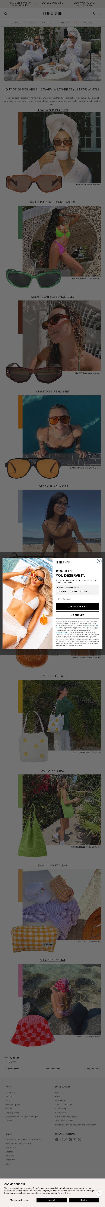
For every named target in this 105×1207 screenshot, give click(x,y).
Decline (84, 1200)
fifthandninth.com (61, 632)
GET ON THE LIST (77, 606)
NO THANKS (77, 615)
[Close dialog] (99, 561)
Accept (52, 1200)
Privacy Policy (64, 1193)
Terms (88, 625)
